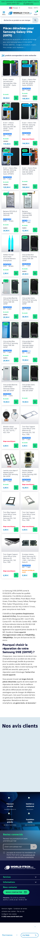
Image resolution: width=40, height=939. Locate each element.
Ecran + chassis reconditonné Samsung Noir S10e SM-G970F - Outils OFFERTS (9, 83)
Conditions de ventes (20, 909)
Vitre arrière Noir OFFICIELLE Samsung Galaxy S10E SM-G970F (29, 257)
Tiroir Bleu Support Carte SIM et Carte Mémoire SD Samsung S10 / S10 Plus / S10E (9, 516)
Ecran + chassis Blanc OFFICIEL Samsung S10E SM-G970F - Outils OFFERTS (9, 126)
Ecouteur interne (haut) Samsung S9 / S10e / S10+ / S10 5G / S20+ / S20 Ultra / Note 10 (29, 558)
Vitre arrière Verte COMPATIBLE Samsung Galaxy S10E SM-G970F (28, 387)
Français (15, 8)
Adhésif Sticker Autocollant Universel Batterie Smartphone (9, 257)
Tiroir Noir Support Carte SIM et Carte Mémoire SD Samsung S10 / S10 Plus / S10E (28, 430)
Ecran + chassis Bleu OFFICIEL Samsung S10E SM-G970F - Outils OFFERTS (10, 171)
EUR (35, 8)
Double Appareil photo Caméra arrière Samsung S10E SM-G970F (29, 473)
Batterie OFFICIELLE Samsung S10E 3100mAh (10, 213)
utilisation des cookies (9, 911)
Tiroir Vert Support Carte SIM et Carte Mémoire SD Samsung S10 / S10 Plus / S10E (28, 516)
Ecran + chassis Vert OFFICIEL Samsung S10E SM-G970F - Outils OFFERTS (29, 125)
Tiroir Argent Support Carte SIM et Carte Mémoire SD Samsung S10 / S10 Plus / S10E (10, 558)
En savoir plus (28, 4)
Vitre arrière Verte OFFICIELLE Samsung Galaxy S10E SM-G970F (29, 301)
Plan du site (20, 911)
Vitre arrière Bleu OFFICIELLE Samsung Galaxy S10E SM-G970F (10, 344)
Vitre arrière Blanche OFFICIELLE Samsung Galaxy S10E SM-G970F (10, 301)
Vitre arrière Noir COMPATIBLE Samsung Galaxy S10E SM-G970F (28, 344)
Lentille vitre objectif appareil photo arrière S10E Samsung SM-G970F (10, 473)
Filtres (26, 935)
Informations (9, 882)
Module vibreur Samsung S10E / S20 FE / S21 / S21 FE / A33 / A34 (10, 429)
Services (7, 877)
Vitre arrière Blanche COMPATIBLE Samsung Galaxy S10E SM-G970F (10, 387)
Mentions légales (7, 909)
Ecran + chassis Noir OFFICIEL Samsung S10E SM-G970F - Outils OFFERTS (29, 82)
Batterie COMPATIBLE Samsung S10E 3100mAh (27, 214)
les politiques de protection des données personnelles (21, 856)
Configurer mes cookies (9, 914)
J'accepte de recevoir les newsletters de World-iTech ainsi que (21, 854)
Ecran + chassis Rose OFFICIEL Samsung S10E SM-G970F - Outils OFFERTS (29, 171)
